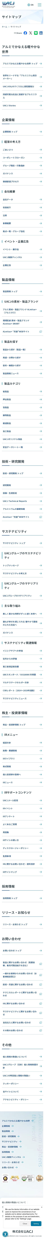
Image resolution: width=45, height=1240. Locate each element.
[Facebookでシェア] (25, 33)
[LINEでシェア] (36, 33)
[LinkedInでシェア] (41, 33)
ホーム (4, 26)
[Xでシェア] (31, 33)
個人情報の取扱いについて (14, 1202)
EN (32, 4)
